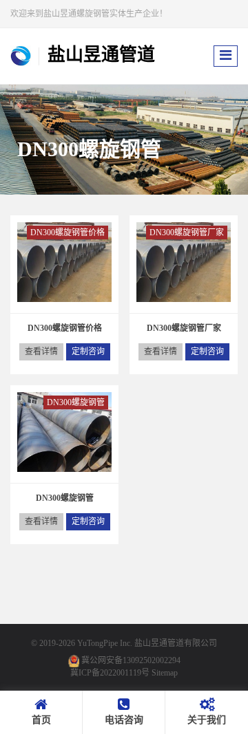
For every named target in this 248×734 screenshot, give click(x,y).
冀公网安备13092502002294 (130, 660)
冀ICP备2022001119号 (109, 673)
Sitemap (165, 673)
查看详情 (41, 351)
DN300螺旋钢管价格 (67, 232)
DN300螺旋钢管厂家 (186, 232)
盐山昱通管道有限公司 (175, 643)
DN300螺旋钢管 (76, 402)
